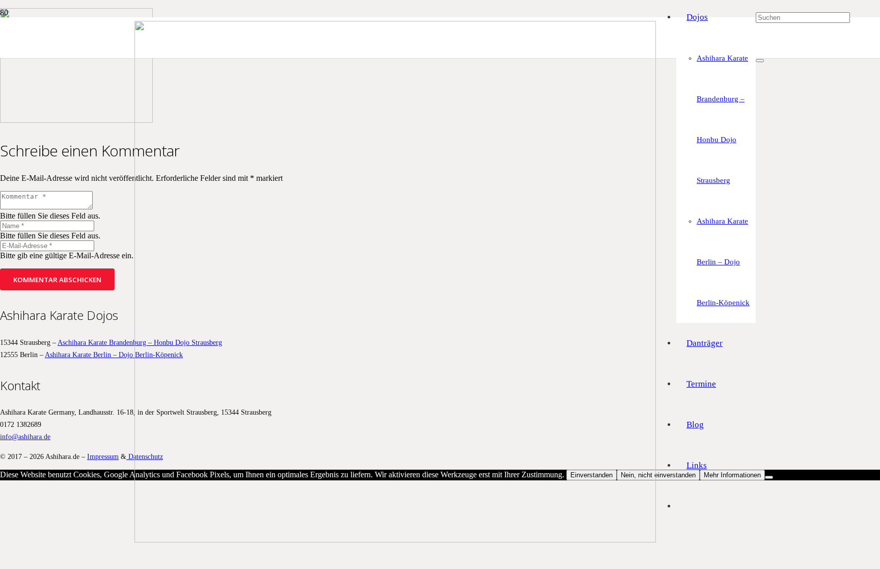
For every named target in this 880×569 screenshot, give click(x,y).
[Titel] (395, 539)
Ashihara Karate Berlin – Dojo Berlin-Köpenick (114, 354)
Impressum (103, 456)
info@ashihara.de (25, 436)
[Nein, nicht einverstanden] (769, 477)
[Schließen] (760, 60)
